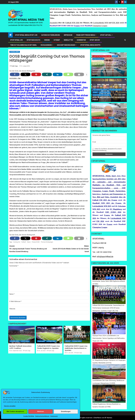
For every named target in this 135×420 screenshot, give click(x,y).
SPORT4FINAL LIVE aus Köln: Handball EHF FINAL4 (108, 98)
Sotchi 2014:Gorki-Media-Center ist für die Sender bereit (71, 248)
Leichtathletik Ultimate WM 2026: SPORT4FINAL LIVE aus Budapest (105, 63)
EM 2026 (115, 23)
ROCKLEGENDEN (46, 45)
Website (12, 309)
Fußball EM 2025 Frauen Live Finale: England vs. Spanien (48, 347)
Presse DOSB (35, 242)
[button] (15, 74)
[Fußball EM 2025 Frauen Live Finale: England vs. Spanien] (49, 334)
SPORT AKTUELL (105, 35)
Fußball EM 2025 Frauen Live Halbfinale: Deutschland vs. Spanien (76, 348)
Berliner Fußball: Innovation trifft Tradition (20, 347)
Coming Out (16, 242)
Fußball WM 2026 (72, 23)
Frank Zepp (14, 66)
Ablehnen (40, 411)
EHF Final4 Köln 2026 (115, 89)
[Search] (125, 40)
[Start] (10, 35)
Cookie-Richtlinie (28, 416)
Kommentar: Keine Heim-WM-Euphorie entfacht (108, 281)
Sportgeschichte (33, 40)
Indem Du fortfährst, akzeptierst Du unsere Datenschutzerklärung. (107, 149)
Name (12, 294)
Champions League (99, 26)
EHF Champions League (100, 89)
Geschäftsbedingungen (66, 45)
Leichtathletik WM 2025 (101, 206)
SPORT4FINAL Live (98, 59)
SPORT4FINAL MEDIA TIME (26, 20)
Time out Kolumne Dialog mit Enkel (23, 45)
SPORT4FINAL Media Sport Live (26, 35)
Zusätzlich (54, 23)
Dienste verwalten (10, 406)
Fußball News (14, 51)
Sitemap (57, 40)
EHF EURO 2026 (113, 212)
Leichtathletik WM (100, 23)
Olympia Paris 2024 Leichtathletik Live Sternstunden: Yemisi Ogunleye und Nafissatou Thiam (108, 338)
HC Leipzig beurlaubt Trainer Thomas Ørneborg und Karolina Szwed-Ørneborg (28, 248)
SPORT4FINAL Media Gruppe (90, 45)
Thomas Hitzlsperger (47, 242)
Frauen (77, 26)
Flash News (41, 341)
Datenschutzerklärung (42, 416)
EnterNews (97, 418)
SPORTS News (25, 341)
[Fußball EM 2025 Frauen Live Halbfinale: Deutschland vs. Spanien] (77, 334)
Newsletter (68, 40)
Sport (115, 56)
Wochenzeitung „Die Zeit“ (57, 112)
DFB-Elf (68, 341)
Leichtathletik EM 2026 (100, 117)
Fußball (23, 242)
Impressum (54, 416)
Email (94, 142)
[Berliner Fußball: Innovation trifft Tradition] (21, 334)
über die (122, 197)
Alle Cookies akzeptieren (15, 411)
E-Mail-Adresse (15, 301)
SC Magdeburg (116, 209)
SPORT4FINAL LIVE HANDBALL (101, 95)
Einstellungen (66, 411)
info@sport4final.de (105, 257)
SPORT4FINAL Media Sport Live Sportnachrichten (70, 9)
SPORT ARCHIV (95, 40)
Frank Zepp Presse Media (85, 35)
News (28, 242)
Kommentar (81, 40)
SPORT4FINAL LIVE (16, 40)
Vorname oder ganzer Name (101, 135)
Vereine (47, 40)
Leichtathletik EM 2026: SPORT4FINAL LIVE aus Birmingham (108, 124)
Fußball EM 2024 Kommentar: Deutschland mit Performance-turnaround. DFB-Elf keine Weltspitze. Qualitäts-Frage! (108, 308)
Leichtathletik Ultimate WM (101, 56)
